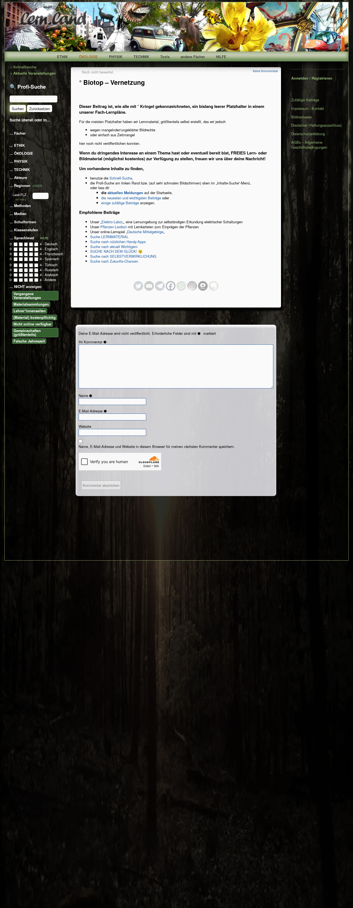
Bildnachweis (301, 116)
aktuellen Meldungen (125, 192)
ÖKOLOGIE (88, 56)
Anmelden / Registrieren (311, 78)
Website (85, 426)
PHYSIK (115, 56)
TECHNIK (141, 56)
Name (86, 395)
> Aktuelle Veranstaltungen (33, 73)
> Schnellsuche (23, 67)
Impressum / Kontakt (307, 108)
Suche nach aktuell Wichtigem (114, 246)
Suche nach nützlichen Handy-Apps (118, 241)
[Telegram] (160, 286)
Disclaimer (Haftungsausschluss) (316, 125)
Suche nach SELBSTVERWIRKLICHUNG (123, 256)
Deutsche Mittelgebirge (145, 231)
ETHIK (62, 56)
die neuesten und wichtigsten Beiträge (131, 197)
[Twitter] (138, 286)
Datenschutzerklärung (308, 133)
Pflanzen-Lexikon (113, 226)
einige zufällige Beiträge (120, 202)
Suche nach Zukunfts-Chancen (114, 261)
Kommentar (96, 341)
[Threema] (203, 286)
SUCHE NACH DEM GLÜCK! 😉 (116, 251)
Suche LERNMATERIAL (109, 236)
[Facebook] (170, 286)
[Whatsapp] (181, 286)
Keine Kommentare (265, 71)
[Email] (149, 286)
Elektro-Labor (111, 221)
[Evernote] (213, 286)
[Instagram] (192, 286)
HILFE (221, 56)
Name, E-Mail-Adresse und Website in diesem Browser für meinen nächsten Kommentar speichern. (157, 446)
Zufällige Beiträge (305, 99)
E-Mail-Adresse (93, 411)
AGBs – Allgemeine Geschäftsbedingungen (309, 145)
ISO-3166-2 (20, 199)
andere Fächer (193, 56)
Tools (165, 56)
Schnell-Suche (120, 178)
